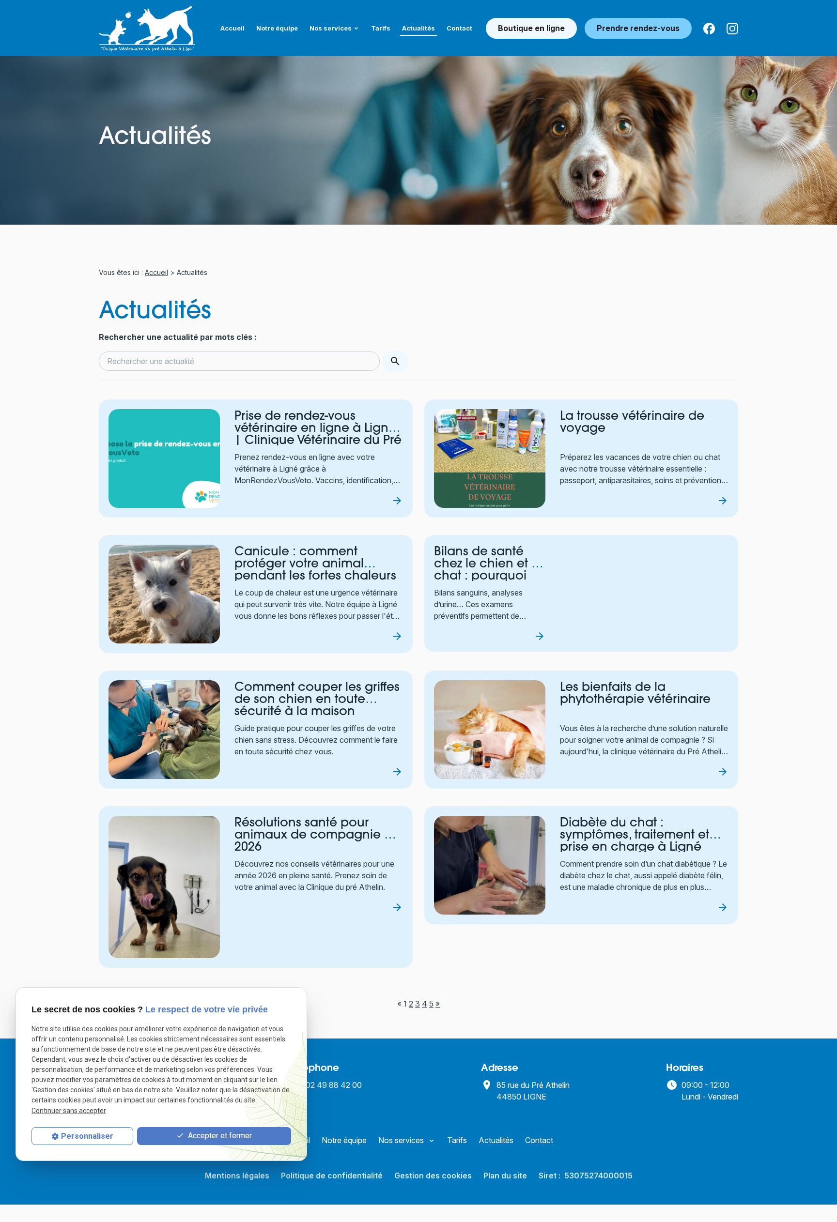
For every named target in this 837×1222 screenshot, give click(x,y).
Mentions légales (237, 1175)
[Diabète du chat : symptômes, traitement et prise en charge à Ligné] (489, 865)
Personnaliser (87, 1136)
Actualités (418, 28)
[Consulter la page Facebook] (709, 28)
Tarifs (380, 28)
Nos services (331, 28)
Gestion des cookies (433, 1175)
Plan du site (505, 1175)
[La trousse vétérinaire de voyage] (489, 458)
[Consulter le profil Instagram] (732, 28)
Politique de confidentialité (332, 1175)
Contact (459, 28)
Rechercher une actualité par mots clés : (178, 337)
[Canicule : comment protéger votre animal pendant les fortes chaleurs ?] (164, 594)
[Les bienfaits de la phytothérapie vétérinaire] (489, 729)
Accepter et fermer (219, 1135)
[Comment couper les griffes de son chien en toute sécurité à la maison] (164, 729)
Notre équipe (277, 28)
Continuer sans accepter (68, 1110)
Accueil (232, 28)
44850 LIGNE (534, 1090)
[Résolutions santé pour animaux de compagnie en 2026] (164, 887)
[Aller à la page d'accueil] (147, 28)
